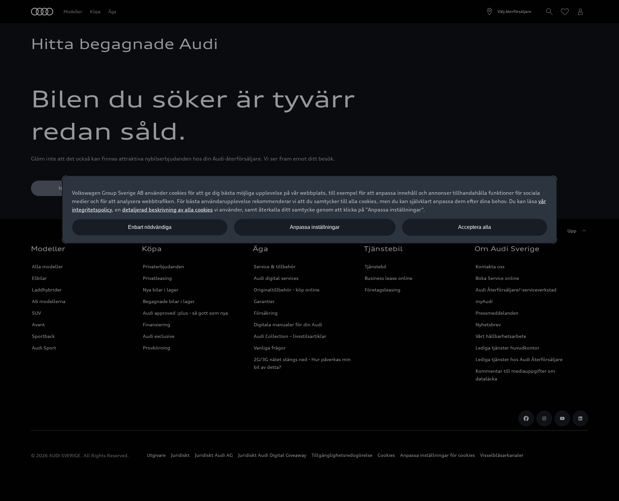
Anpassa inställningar (314, 227)
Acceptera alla (474, 227)
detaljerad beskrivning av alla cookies (167, 209)
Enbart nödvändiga (150, 227)
